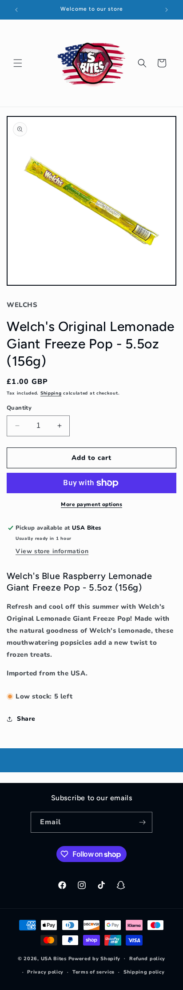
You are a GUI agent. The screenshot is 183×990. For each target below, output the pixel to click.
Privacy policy (45, 972)
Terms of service (93, 972)
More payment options (91, 504)
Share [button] (26, 719)
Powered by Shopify (94, 958)
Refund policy (147, 958)
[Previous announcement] (16, 10)
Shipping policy (144, 972)
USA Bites (54, 958)
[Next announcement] (166, 10)
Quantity (19, 408)
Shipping (51, 393)
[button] (18, 63)
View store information (52, 551)
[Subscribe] (142, 822)
